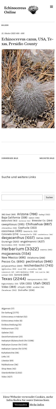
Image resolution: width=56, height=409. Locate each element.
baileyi (44, 214)
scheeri (7, 275)
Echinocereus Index (10, 321)
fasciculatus (9, 245)
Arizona (27, 214)
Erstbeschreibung (10, 325)
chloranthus (9, 228)
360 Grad (9, 214)
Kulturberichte (8, 353)
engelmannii (32, 241)
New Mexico (14, 257)
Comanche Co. (28, 234)
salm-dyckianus (25, 272)
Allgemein (6, 308)
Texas (14, 278)
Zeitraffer (26, 290)
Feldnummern (8, 328)
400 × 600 (20, 33)
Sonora (21, 274)
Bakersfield (9, 221)
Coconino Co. (30, 231)
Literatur (5, 360)
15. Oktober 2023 (9, 33)
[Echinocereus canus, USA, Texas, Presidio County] (28, 127)
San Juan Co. (42, 272)
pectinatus (39, 261)
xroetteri (38, 287)
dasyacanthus (18, 238)
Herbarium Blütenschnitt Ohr (14, 340)
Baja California (14, 217)
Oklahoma (36, 257)
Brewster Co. (42, 220)
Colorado (10, 234)
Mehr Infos (37, 404)
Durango (10, 241)
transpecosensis (37, 279)
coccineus (12, 231)
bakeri (34, 218)
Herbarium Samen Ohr (11, 349)
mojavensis (16, 253)
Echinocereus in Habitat (12, 316)
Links (4, 356)
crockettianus (45, 234)
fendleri (25, 245)
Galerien (5, 332)
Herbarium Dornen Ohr (11, 345)
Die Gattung (7, 312)
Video (9, 287)
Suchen (49, 197)
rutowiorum (8, 272)
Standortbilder (8, 373)
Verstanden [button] (21, 404)
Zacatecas (9, 290)
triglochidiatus (10, 284)
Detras (43, 238)
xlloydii (24, 287)
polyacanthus (12, 265)
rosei (22, 269)
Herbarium (20, 248)
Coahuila (27, 227)
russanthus (35, 269)
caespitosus (13, 224)
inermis (46, 249)
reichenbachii (38, 265)
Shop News (7, 369)
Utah (41, 283)
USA (26, 283)
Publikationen (8, 364)
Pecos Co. (13, 261)
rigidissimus (9, 269)
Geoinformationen (10, 336)
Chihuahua (39, 224)
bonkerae (24, 221)
